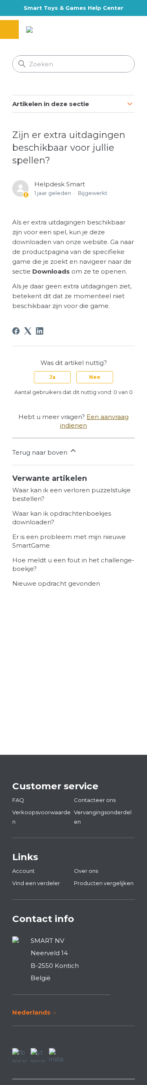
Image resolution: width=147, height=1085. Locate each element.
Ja (52, 377)
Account (23, 871)
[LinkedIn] (39, 331)
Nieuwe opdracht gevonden (56, 583)
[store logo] (49, 29)
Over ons (86, 871)
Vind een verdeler (36, 883)
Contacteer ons (95, 800)
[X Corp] (27, 331)
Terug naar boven (40, 452)
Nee (94, 377)
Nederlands (32, 1012)
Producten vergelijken (104, 883)
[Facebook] (16, 331)
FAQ (18, 800)
